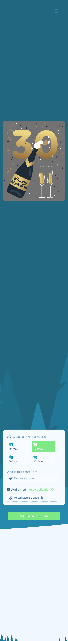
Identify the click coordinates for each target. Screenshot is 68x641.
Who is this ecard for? (22, 472)
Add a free (18, 489)
